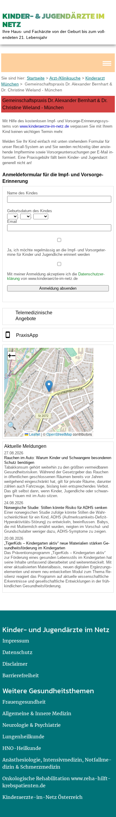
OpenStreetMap (59, 434)
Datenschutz (17, 652)
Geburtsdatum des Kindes (29, 211)
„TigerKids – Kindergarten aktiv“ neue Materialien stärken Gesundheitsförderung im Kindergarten (56, 545)
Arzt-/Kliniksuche (65, 78)
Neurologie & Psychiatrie (31, 725)
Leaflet (34, 434)
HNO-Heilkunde (21, 748)
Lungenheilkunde (23, 737)
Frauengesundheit (24, 702)
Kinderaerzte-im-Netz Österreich (42, 797)
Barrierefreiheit (20, 675)
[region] (58, 316)
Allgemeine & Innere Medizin (36, 713)
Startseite (36, 78)
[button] (49, 386)
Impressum (15, 641)
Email (12, 221)
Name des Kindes (22, 193)
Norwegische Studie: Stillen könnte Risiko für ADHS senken (55, 507)
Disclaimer (14, 664)
